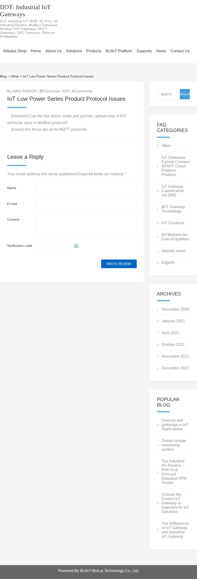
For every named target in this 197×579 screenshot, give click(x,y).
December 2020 (175, 309)
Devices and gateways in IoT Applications (175, 424)
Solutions (74, 51)
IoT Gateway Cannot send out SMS (173, 190)
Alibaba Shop (14, 51)
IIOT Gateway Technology (173, 209)
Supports (144, 51)
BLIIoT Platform (119, 51)
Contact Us (180, 51)
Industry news (173, 251)
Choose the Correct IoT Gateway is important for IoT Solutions (175, 503)
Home (36, 51)
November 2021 (175, 356)
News (161, 51)
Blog (3, 76)
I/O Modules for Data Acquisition (176, 237)
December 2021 (175, 368)
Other (15, 76)
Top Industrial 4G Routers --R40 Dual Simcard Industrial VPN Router (174, 472)
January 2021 (173, 321)
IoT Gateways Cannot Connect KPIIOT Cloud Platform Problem (176, 166)
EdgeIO (168, 262)
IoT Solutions (173, 223)
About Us (54, 51)
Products (93, 51)
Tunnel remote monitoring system (174, 445)
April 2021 (170, 333)
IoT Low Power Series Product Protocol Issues (58, 76)
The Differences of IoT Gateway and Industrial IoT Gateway (175, 529)
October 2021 (173, 345)
